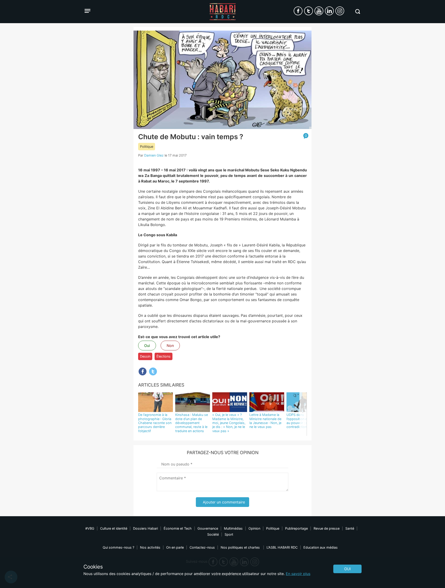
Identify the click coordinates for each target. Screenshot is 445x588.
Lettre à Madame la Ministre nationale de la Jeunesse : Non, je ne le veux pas (265, 421)
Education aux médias (320, 547)
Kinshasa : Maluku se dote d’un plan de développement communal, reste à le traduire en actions (191, 423)
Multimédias (233, 528)
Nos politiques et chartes (241, 547)
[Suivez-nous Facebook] (298, 10)
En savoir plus (298, 573)
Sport (229, 534)
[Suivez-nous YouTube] (319, 10)
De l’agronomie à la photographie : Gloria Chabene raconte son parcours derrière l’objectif (155, 423)
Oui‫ (347, 568)
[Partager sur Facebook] (142, 371)
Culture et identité (113, 528)
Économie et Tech (178, 528)
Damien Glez (154, 155)
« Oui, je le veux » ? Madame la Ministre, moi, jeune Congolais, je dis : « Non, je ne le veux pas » (228, 423)
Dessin (145, 356)
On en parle (175, 547)
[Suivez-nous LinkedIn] (329, 10)
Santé (349, 528)
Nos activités (150, 547)
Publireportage (296, 528)
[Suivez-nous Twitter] (308, 10)
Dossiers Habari (145, 528)
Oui (147, 345)
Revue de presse (327, 528)
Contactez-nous (202, 547)
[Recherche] (357, 11)
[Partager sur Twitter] (153, 371)
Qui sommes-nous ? (118, 547)
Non (170, 345)
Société (213, 534)
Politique (146, 146)
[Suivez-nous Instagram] (339, 10)
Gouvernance (207, 528)
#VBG (89, 528)
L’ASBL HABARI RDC (282, 547)
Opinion (254, 528)
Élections (163, 356)
